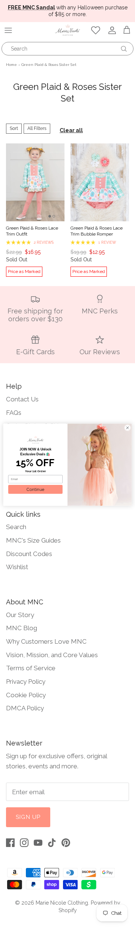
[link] (35, 439)
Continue (35, 489)
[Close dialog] (127, 427)
